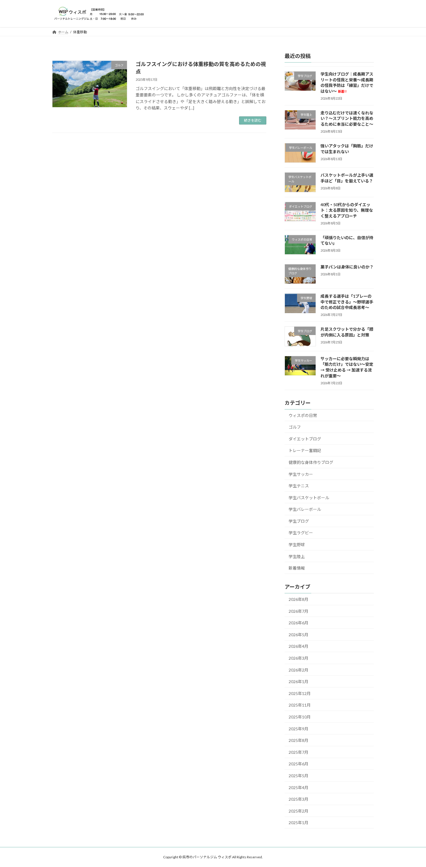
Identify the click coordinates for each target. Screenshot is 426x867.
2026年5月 (298, 634)
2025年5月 (298, 775)
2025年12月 (300, 693)
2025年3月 (298, 799)
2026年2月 (298, 669)
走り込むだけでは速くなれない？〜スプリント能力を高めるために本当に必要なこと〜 (347, 118)
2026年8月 (298, 599)
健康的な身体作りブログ (311, 462)
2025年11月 (300, 705)
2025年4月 (298, 787)
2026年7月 (298, 610)
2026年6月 (298, 622)
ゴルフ (295, 427)
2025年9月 (298, 728)
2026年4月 (298, 646)
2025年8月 (298, 740)
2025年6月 (298, 763)
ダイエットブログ (305, 438)
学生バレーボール (305, 509)
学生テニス (299, 485)
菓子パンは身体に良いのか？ (347, 266)
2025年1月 (298, 822)
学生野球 (297, 544)
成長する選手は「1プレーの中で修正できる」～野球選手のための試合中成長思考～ (347, 302)
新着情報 (297, 568)
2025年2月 (298, 810)
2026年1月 (298, 681)
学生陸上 (297, 556)
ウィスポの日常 (303, 415)
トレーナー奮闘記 (305, 450)
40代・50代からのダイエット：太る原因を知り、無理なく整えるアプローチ (347, 210)
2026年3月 (298, 658)
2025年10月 (300, 716)
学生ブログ (299, 520)
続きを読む (252, 120)
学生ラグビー (301, 532)
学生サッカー (301, 473)
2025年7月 (298, 751)
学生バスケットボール (309, 497)
